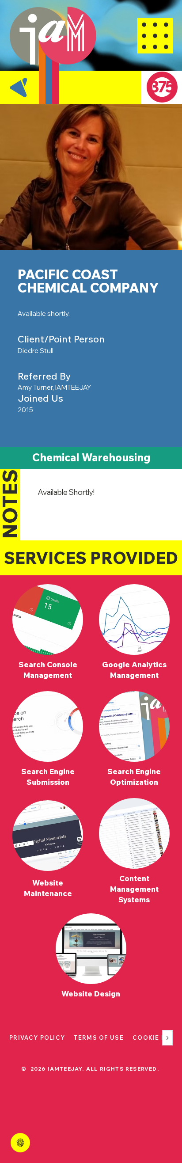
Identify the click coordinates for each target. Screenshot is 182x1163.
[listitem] (48, 633)
